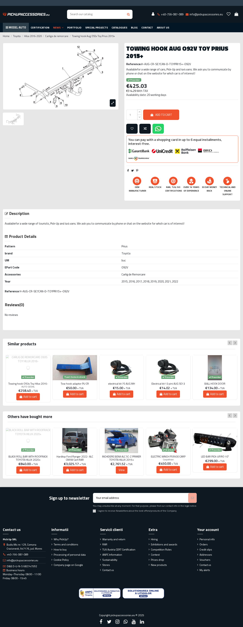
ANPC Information (112, 555)
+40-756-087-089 (17, 554)
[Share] (128, 170)
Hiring (154, 539)
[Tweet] (132, 170)
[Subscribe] (192, 498)
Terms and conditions (66, 544)
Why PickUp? (61, 539)
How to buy (60, 549)
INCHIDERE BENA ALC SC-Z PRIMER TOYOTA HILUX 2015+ (121, 458)
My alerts (205, 570)
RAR (104, 544)
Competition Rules (161, 549)
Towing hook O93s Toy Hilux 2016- (28, 383)
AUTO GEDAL (28, 386)
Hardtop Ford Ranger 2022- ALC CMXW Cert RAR (75, 458)
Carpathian (168, 459)
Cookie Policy (61, 560)
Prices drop (157, 560)
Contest (155, 555)
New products (159, 565)
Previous (230, 343)
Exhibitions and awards (164, 544)
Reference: (133, 64)
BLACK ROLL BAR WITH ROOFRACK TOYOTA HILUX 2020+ (28, 458)
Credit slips (206, 549)
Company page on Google (68, 565)
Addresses (206, 555)
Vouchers (205, 560)
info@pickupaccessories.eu (22, 560)
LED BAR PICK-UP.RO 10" (215, 456)
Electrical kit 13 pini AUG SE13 (168, 383)
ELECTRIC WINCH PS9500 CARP (168, 456)
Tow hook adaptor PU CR (75, 383)
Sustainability (109, 560)
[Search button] (128, 14)
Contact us (108, 570)
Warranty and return (113, 539)
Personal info (207, 539)
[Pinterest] (137, 170)
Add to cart (163, 115)
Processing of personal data (70, 555)
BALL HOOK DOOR (214, 383)
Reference (12, 291)
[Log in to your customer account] (153, 14)
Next (235, 343)
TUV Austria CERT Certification (118, 549)
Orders (204, 544)
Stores (106, 565)
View (122, 470)
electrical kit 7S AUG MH (121, 383)
